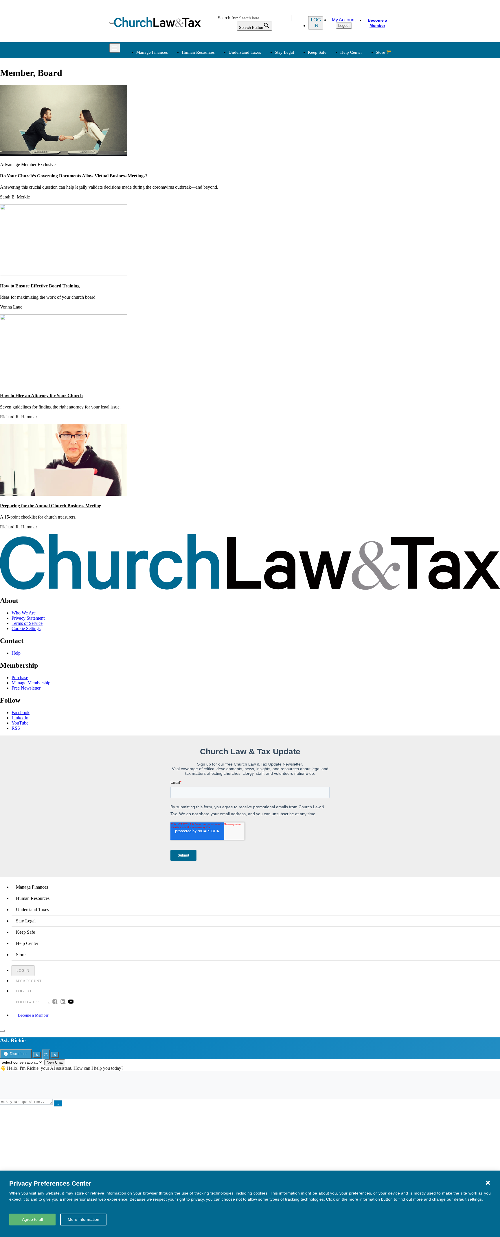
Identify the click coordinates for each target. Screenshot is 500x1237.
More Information (83, 1219)
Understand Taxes (245, 52)
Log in (316, 22)
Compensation (208, 87)
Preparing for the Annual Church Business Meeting (50, 505)
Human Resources (198, 52)
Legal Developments (333, 122)
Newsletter (205, 158)
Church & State (329, 101)
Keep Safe (317, 52)
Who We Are (258, 149)
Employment (206, 94)
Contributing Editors (273, 193)
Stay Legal (284, 52)
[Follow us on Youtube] (70, 1002)
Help (16, 653)
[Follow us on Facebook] (54, 1002)
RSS (16, 728)
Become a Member (377, 23)
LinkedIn (20, 717)
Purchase (20, 677)
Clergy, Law (326, 108)
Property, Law (328, 135)
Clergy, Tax (265, 87)
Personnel (204, 108)
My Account (344, 19)
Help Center (351, 52)
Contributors (266, 200)
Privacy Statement (28, 618)
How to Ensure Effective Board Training (40, 285)
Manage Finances (152, 52)
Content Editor (268, 172)
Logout (344, 25)
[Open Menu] (111, 23)
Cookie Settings (26, 628)
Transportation (148, 186)
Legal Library (327, 129)
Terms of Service (27, 623)
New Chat (55, 1062)
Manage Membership (31, 682)
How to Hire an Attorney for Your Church (41, 395)
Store (380, 52)
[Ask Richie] (2, 1031)
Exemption (265, 94)
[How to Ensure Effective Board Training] (63, 274)
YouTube (20, 722)
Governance (326, 115)
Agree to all (32, 1219)
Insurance (144, 179)
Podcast (202, 165)
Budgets (142, 87)
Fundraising (146, 108)
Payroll (201, 101)
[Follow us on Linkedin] (62, 1002)
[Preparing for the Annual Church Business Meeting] (63, 494)
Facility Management (154, 172)
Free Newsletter (26, 688)
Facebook (21, 712)
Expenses (263, 101)
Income (262, 108)
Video (200, 186)
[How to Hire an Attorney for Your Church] (63, 384)
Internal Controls (150, 115)
